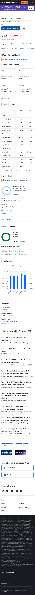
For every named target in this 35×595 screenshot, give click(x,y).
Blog (2, 500)
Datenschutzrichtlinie (6, 578)
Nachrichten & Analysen (25, 44)
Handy (3, 503)
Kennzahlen (30, 48)
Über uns (21, 500)
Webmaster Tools (6, 511)
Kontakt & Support (24, 507)
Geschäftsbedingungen (7, 572)
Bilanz (16, 48)
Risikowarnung (5, 583)
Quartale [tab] (13, 104)
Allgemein (4, 44)
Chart (13, 44)
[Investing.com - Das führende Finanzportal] (10, 2)
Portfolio (3, 507)
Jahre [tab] (5, 104)
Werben (21, 503)
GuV (12, 48)
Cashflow (22, 48)
